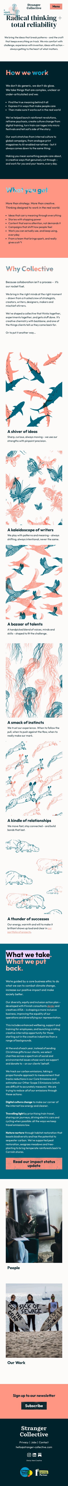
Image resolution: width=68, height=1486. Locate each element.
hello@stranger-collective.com (34, 1447)
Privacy (23, 1442)
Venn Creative (37, 1460)
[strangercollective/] (29, 1454)
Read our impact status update (34, 1163)
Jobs (33, 1442)
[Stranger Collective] (34, 6)
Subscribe (34, 1405)
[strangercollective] (40, 1454)
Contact (44, 1442)
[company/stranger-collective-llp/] (34, 1454)
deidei (50, 1006)
